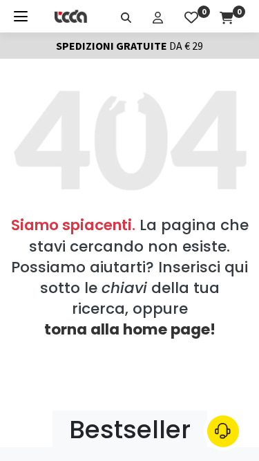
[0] (191, 16)
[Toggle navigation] (20, 16)
